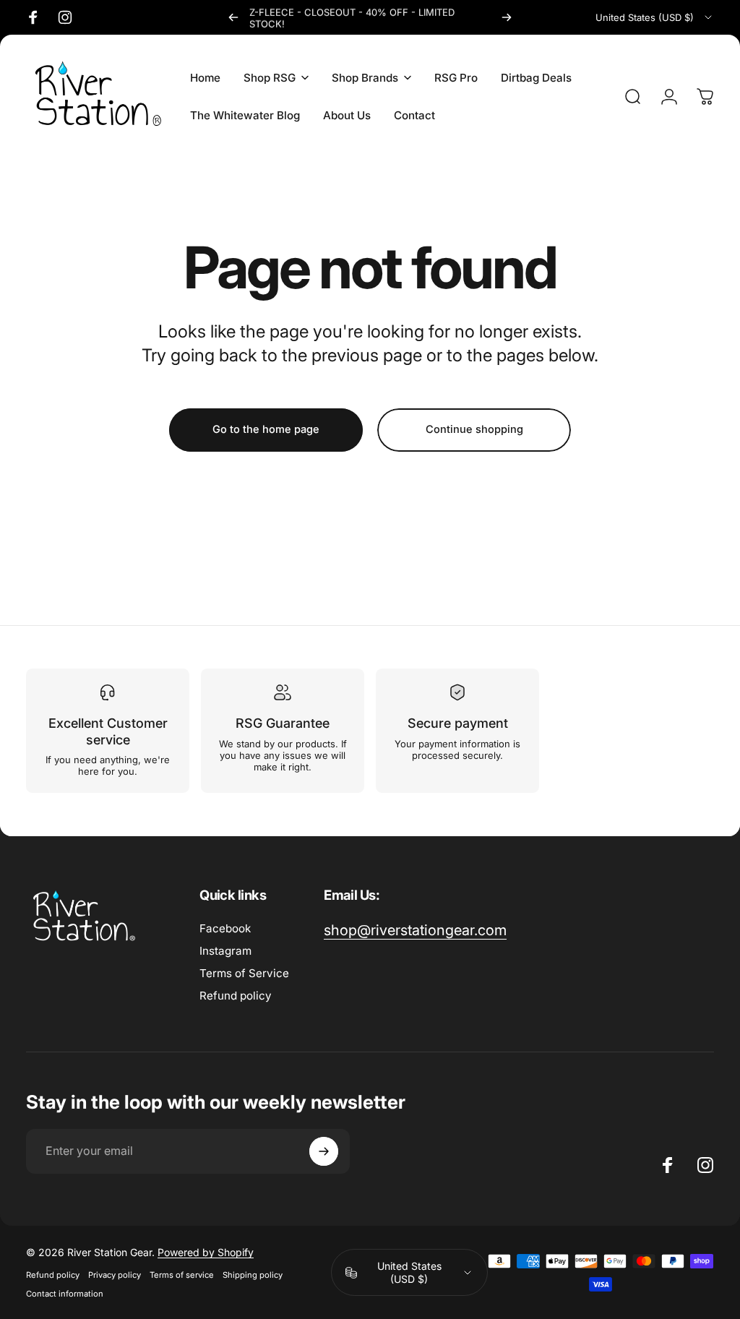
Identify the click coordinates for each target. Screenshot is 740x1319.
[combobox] (654, 17)
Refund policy (235, 995)
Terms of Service (244, 973)
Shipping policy (253, 1275)
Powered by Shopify (206, 1252)
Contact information (64, 1294)
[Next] (506, 17)
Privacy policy (114, 1275)
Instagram (225, 951)
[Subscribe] (323, 1151)
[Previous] (233, 17)
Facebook (225, 928)
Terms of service (182, 1275)
